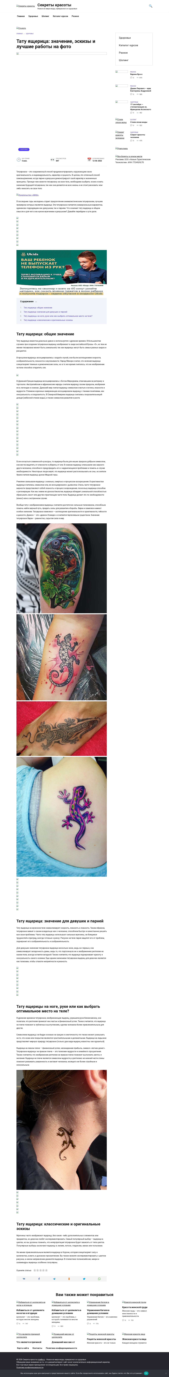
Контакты (37, 1348)
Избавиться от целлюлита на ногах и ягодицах (30, 1312)
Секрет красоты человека (137, 136)
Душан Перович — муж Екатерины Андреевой (140, 90)
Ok (146, 1373)
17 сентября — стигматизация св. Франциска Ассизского (140, 107)
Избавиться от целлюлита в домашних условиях (66, 1312)
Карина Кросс (136, 74)
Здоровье (33, 16)
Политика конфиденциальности (61, 1348)
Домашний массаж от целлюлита (63, 1343)
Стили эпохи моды (138, 122)
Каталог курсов (60, 16)
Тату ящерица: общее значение (38, 308)
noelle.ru (41, 1360)
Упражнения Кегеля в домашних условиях (98, 1312)
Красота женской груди (134, 1307)
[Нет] (166, 1373)
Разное (75, 16)
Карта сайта (23, 1348)
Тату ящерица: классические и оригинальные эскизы (48, 320)
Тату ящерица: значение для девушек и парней (45, 312)
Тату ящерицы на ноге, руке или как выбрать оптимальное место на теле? (58, 316)
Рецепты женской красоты (101, 1339)
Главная (21, 16)
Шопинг (45, 16)
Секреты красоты (54, 5)
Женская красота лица (134, 1339)
